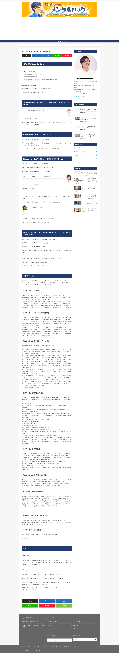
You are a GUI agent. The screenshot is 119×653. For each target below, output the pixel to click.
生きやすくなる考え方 (79, 151)
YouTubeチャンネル (79, 99)
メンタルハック (31, 650)
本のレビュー (65, 38)
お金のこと (59, 38)
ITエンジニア (77, 155)
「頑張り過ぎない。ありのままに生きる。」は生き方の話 (88, 210)
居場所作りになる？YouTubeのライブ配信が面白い (88, 203)
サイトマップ (73, 646)
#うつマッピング (78, 93)
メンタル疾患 (37, 38)
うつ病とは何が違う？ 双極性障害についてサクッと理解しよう (33, 626)
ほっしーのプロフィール (78, 621)
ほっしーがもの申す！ (79, 147)
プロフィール (73, 38)
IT (43, 38)
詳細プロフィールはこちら (81, 96)
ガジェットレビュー (79, 158)
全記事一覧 (75, 625)
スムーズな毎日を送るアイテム (60, 41)
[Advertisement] (60, 27)
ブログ (52, 38)
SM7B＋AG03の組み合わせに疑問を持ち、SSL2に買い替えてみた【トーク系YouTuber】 (85, 189)
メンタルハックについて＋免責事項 (54, 646)
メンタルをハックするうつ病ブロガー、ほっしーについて (33, 646)
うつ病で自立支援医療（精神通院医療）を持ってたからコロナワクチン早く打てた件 (85, 181)
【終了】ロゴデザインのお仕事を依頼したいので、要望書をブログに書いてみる (88, 197)
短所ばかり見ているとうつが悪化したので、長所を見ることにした (88, 174)
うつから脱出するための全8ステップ (32, 79)
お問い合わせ (81, 38)
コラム (47, 38)
